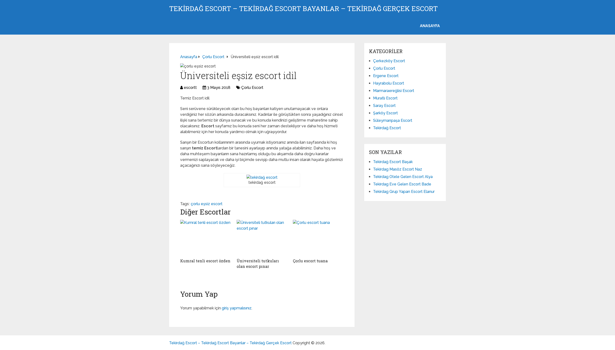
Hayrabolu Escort (388, 83)
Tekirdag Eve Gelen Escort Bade (402, 184)
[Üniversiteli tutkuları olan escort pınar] (262, 238)
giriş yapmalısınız (237, 308)
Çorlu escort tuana (310, 260)
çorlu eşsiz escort (206, 204)
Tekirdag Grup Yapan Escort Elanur (404, 191)
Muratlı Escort (385, 98)
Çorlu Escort (252, 87)
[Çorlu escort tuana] (318, 238)
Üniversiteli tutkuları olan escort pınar (258, 263)
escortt (190, 87)
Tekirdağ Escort (387, 128)
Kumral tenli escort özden (205, 260)
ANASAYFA (430, 26)
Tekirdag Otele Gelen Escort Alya (403, 176)
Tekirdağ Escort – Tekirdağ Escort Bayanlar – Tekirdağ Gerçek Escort (303, 8)
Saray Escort (384, 105)
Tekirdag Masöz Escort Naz (397, 169)
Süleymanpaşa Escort (392, 120)
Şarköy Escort (385, 113)
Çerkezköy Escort (389, 61)
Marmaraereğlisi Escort (393, 90)
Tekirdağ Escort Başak (393, 162)
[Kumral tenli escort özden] (205, 238)
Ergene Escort (386, 76)
